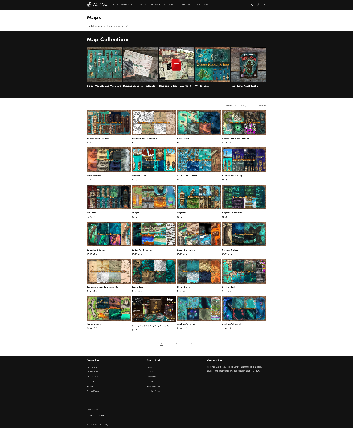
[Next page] (191, 344)
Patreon (150, 367)
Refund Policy (92, 367)
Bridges (135, 213)
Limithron (96, 425)
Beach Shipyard (94, 176)
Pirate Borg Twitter (154, 386)
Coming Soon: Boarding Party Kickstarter (151, 326)
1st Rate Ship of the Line (98, 138)
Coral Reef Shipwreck (232, 324)
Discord (150, 372)
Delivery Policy (93, 377)
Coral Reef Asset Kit (186, 324)
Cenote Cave (137, 287)
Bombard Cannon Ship (232, 176)
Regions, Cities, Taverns (173, 86)
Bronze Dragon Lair (186, 250)
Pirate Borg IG (152, 377)
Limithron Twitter (154, 391)
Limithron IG (152, 381)
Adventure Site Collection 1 (144, 138)
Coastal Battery (94, 324)
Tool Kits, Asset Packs (244, 86)
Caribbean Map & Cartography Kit (102, 287)
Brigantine (181, 213)
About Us (90, 386)
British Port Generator (142, 250)
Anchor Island (183, 138)
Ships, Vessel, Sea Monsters (104, 86)
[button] (253, 5)
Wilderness (202, 86)
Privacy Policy (92, 372)
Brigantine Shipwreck (96, 250)
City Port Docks (229, 287)
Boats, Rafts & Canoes (187, 176)
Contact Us (91, 381)
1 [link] (161, 344)
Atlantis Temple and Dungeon (235, 138)
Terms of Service (93, 391)
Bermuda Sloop (139, 176)
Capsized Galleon (230, 250)
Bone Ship (91, 213)
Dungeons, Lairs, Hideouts (139, 86)
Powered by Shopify (107, 425)
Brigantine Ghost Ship (232, 213)
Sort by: (229, 106)
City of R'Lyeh (183, 287)
